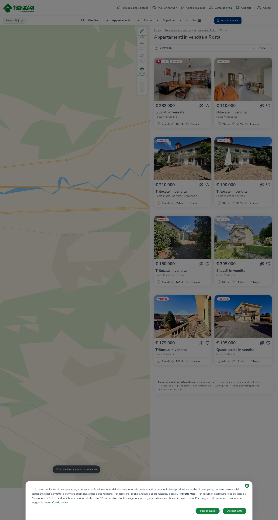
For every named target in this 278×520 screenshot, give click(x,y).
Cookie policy (60, 502)
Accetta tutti (234, 511)
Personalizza (207, 511)
